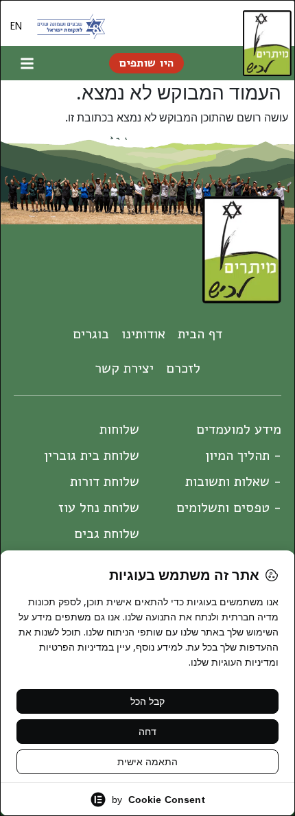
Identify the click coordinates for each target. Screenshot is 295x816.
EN (16, 26)
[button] (27, 63)
